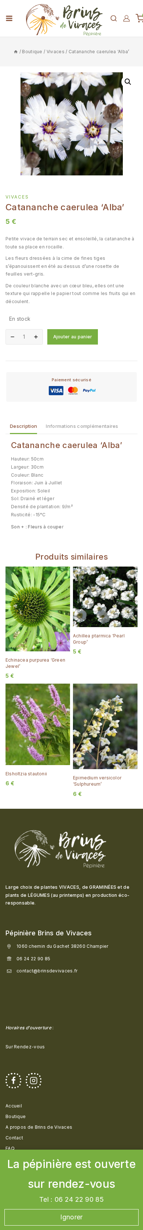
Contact (14, 1137)
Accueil (14, 1106)
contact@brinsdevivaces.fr (47, 971)
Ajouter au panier (72, 336)
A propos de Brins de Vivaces (39, 1127)
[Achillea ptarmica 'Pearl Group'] (105, 597)
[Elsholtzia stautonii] (38, 724)
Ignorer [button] (71, 1217)
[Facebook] (13, 1081)
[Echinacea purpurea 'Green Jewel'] (38, 609)
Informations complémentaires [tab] (82, 426)
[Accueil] (16, 51)
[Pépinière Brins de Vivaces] (64, 18)
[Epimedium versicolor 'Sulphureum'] (105, 726)
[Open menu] (9, 18)
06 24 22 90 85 (33, 958)
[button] (128, 81)
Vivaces (17, 197)
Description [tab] (23, 426)
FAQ (10, 1148)
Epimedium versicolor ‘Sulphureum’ (97, 781)
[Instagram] (33, 1081)
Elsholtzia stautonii (26, 773)
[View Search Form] (113, 18)
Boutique (16, 1116)
